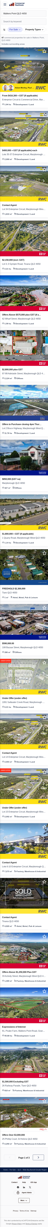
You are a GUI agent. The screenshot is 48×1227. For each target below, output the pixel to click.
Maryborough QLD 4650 (14, 483)
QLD (20, 1170)
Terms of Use (24, 1211)
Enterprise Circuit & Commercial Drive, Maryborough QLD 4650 (24, 99)
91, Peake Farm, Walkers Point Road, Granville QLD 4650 (24, 1031)
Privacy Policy (16, 1224)
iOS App (34, 1182)
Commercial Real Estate (17, 4)
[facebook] (18, 1187)
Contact (14, 1182)
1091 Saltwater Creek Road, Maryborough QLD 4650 (24, 702)
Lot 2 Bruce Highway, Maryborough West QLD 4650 (24, 428)
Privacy (15, 1211)
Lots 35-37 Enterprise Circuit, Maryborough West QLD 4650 (24, 154)
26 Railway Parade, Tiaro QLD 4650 (20, 1085)
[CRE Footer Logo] (24, 1177)
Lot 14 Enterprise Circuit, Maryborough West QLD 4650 (24, 757)
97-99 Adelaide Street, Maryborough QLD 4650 (24, 373)
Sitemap (34, 1211)
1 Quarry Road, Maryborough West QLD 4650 (24, 538)
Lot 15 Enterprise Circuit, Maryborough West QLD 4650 (24, 811)
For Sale (13, 1170)
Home (5, 1170)
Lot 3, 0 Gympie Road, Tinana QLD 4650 (22, 264)
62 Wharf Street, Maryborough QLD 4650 (24, 318)
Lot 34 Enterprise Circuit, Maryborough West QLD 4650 (24, 209)
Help (24, 1182)
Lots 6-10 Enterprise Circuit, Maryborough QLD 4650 (24, 866)
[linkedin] (24, 1187)
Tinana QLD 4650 (11, 921)
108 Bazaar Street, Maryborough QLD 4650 (24, 647)
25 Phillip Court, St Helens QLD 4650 (21, 1139)
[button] (4, 65)
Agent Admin (26, 1193)
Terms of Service (32, 1224)
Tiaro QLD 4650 (10, 592)
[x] (30, 1187)
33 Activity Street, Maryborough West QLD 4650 (24, 976)
